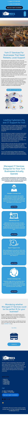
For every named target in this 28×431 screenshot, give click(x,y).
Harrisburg (22, 409)
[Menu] (25, 13)
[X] (7, 399)
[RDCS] (8, 13)
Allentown (13, 410)
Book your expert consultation (14, 7)
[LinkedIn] (5, 399)
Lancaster (17, 409)
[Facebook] (3, 399)
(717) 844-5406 (16, 4)
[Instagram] (9, 399)
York (13, 409)
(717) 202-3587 (16, 1)
